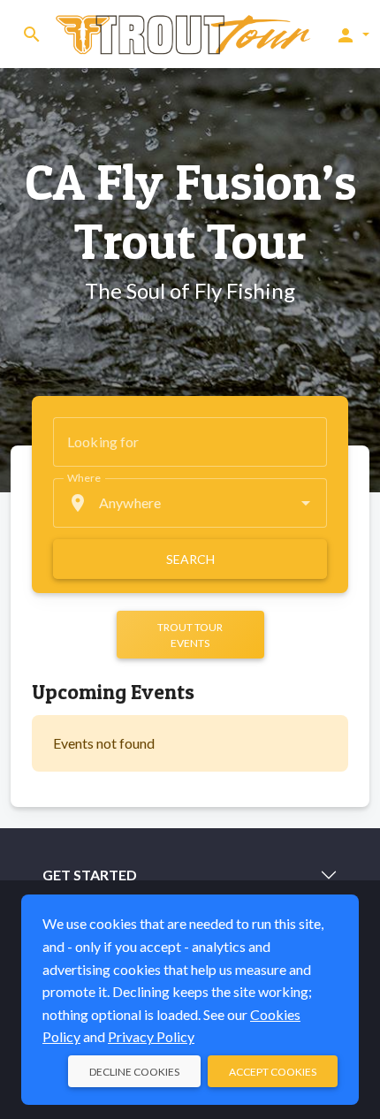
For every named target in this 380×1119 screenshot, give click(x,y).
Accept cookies (272, 1071)
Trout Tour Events (190, 635)
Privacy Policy (151, 1036)
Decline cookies (134, 1071)
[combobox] (190, 503)
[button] (352, 34)
